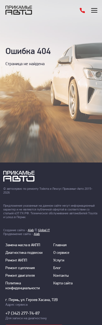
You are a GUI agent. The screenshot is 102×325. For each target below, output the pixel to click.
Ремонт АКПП (16, 260)
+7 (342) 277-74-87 (22, 313)
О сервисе (61, 253)
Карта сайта (63, 283)
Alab (31, 230)
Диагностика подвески (23, 253)
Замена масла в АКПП (22, 245)
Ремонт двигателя (20, 276)
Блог (57, 268)
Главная (60, 245)
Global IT (44, 230)
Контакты (61, 276)
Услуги (58, 260)
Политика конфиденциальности (22, 285)
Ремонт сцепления (20, 268)
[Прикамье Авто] (27, 10)
